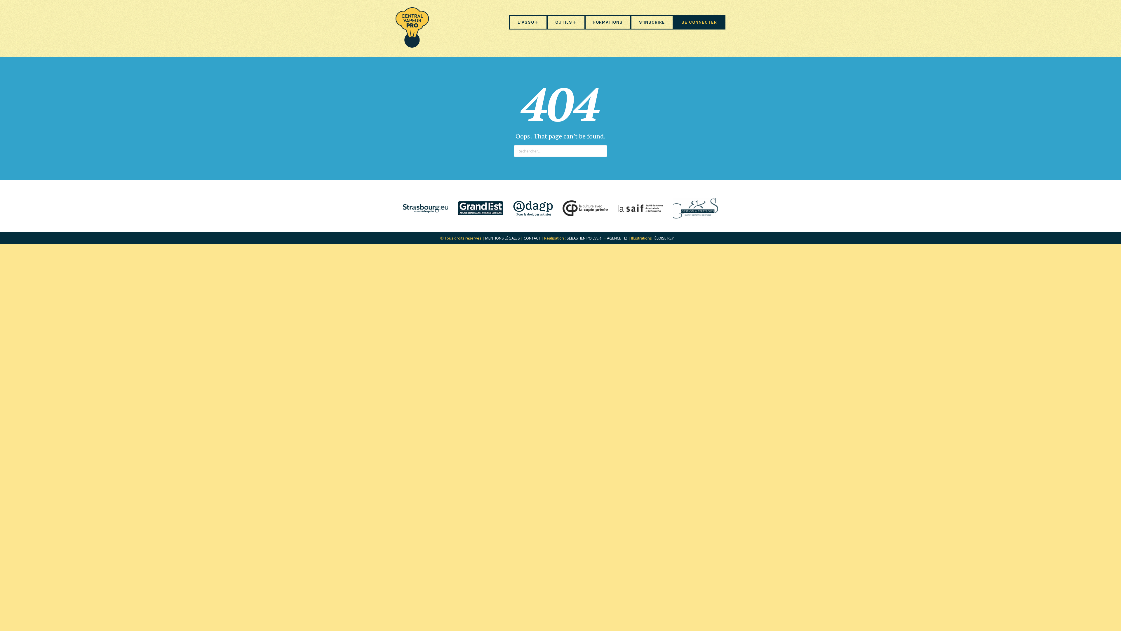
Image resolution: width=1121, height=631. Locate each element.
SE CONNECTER (699, 22)
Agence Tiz (617, 238)
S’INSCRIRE (652, 22)
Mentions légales (502, 238)
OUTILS (563, 22)
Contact (532, 238)
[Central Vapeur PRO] (412, 45)
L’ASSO (526, 22)
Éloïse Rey (664, 238)
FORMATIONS (608, 22)
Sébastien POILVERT (585, 238)
